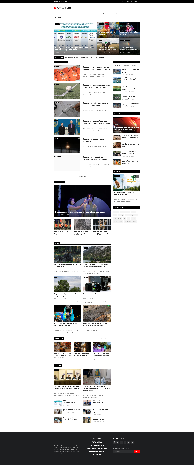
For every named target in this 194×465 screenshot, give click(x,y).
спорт (115, 215)
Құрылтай (58, 365)
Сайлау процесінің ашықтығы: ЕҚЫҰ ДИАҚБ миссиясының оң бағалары (67, 387)
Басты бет (58, 14)
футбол (133, 218)
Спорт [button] (97, 14)
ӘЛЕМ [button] (90, 14)
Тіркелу (127, 1)
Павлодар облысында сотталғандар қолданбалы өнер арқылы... (130, 145)
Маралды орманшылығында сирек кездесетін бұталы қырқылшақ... (129, 96)
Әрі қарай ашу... (82, 176)
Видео (57, 243)
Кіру (123, 1)
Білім (115, 218)
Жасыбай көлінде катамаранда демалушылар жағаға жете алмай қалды (85, 57)
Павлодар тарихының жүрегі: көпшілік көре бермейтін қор (62, 354)
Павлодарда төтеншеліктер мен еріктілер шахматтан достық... (130, 104)
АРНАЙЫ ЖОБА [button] (117, 14)
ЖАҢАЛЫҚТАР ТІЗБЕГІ (60, 62)
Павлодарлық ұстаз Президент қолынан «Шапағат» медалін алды (96, 122)
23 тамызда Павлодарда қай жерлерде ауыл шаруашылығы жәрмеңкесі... (130, 161)
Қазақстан (134, 215)
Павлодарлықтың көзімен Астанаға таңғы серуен (81, 354)
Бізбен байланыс (63, 1)
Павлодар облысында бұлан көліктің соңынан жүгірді (67, 265)
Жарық (119, 218)
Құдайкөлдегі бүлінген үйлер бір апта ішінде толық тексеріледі (67, 295)
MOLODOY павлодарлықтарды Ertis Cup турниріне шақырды (66, 324)
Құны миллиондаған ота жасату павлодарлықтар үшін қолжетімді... (130, 71)
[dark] (139, 1)
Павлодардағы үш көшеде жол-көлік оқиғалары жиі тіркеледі (130, 136)
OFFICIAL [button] (127, 14)
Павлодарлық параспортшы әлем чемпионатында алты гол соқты (96, 86)
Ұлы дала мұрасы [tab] (92, 338)
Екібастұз (121, 215)
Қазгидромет (127, 221)
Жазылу (137, 451)
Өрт (129, 218)
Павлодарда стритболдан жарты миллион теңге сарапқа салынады (96, 68)
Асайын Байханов (118, 221)
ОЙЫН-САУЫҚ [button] (106, 14)
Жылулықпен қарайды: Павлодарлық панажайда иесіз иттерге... (100, 233)
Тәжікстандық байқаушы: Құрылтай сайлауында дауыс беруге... (70, 419)
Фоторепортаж (59, 182)
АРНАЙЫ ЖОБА (59, 338)
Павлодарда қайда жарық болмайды (93, 140)
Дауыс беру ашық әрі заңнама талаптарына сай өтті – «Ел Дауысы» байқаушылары (97, 388)
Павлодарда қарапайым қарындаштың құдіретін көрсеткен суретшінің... (81, 233)
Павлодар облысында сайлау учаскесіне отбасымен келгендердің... (100, 411)
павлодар (116, 212)
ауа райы (127, 215)
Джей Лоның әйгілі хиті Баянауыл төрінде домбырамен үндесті (95, 265)
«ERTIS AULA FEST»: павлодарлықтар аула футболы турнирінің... (130, 88)
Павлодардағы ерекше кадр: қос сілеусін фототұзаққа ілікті (95, 324)
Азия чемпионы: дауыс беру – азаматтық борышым (100, 418)
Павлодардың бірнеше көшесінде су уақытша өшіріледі (96, 104)
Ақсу (125, 218)
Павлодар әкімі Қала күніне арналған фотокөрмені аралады (96, 295)
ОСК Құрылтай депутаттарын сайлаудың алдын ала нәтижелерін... (70, 402)
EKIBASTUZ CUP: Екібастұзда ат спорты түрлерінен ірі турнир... (124, 193)
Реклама (56, 1)
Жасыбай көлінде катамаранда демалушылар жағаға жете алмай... (130, 79)
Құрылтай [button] (58, 17)
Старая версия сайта (77, 462)
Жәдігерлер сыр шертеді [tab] (104, 338)
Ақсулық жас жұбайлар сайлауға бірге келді (71, 410)
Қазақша (134, 1)
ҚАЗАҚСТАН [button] (81, 14)
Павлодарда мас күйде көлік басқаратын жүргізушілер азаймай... (129, 153)
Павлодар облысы (125, 212)
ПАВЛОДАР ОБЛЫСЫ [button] (69, 14)
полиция (133, 212)
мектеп (135, 221)
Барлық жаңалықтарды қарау (102, 61)
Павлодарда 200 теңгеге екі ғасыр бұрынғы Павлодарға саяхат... (101, 355)
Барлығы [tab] (84, 338)
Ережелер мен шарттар (133, 462)
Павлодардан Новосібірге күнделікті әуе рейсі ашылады (95, 158)
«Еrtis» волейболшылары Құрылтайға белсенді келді (100, 401)
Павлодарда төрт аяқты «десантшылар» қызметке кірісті (62, 233)
